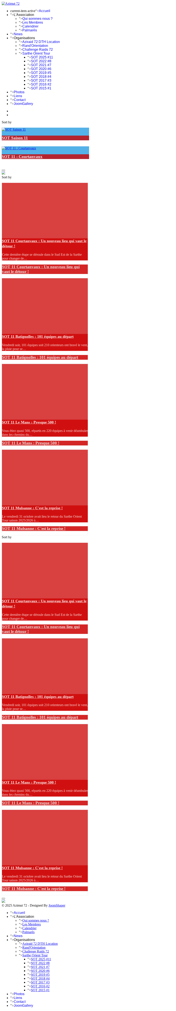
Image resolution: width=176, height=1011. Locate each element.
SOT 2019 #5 (41, 73)
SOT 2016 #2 (41, 84)
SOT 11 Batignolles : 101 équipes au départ (38, 336)
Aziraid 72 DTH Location (41, 42)
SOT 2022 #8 (41, 61)
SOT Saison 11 (15, 138)
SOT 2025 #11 (42, 57)
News (18, 34)
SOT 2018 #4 (41, 76)
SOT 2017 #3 (41, 80)
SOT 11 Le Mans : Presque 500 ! (29, 422)
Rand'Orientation (35, 45)
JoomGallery (23, 104)
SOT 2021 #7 (41, 65)
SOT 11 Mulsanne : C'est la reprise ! (32, 508)
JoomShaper (57, 905)
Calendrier (30, 26)
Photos (19, 92)
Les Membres (32, 22)
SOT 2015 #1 (41, 88)
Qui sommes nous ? (37, 18)
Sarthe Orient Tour (36, 53)
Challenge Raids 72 (37, 49)
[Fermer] (3, 170)
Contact (20, 100)
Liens (18, 96)
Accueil (44, 11)
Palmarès (29, 30)
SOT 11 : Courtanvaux (22, 156)
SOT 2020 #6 (41, 69)
